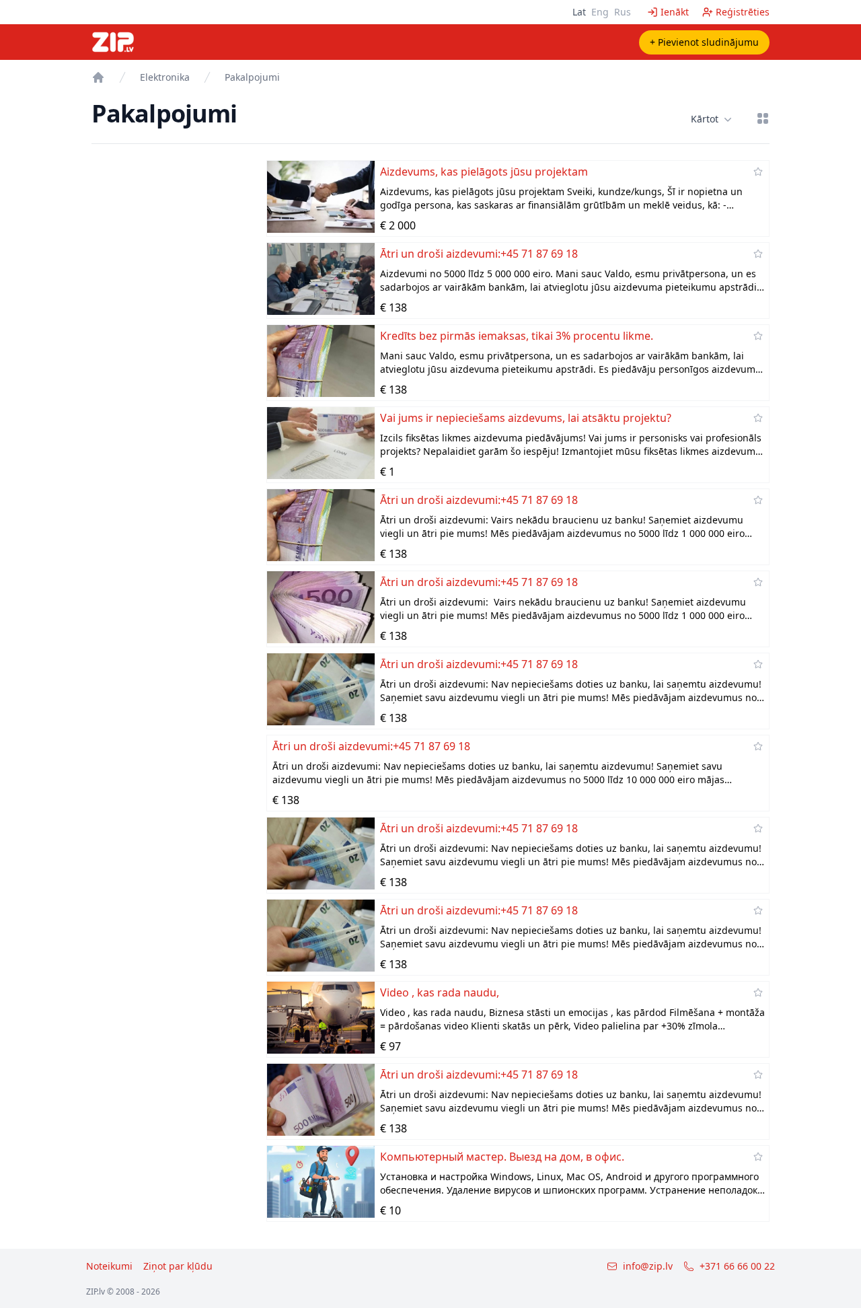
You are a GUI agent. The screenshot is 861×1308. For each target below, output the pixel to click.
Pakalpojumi (252, 77)
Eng (600, 11)
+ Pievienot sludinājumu (704, 42)
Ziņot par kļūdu (178, 1266)
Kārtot (704, 118)
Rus (622, 11)
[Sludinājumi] (98, 77)
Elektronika (165, 77)
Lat (579, 11)
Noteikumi (109, 1266)
